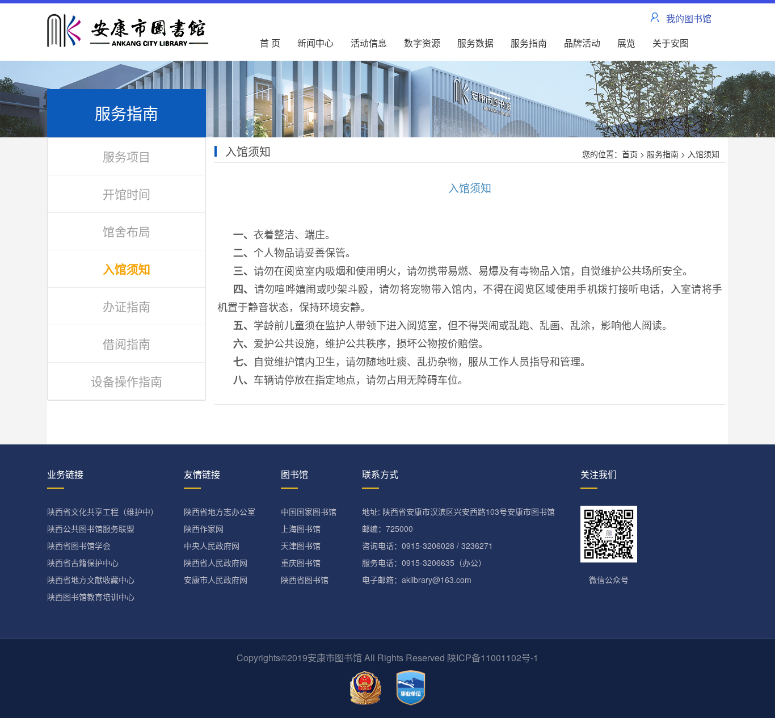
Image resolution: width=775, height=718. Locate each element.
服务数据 (475, 42)
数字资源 (422, 42)
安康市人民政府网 (215, 579)
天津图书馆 (301, 545)
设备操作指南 (126, 380)
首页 (630, 153)
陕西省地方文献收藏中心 (90, 579)
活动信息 (369, 42)
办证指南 (126, 305)
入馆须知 (126, 268)
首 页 (270, 42)
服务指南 (529, 42)
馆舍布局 (126, 231)
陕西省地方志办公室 (219, 511)
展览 (626, 42)
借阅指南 (126, 343)
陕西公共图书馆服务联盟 (90, 528)
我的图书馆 (688, 18)
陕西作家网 (204, 528)
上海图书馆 (301, 528)
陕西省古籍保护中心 (83, 562)
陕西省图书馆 (304, 579)
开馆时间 (126, 193)
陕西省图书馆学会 (79, 545)
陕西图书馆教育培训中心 (90, 596)
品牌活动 (582, 42)
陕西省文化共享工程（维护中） (102, 511)
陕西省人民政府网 (215, 562)
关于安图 (670, 42)
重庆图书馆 (301, 562)
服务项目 (126, 156)
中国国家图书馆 (308, 511)
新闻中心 (315, 42)
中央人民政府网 (211, 545)
